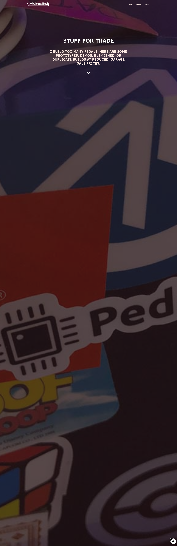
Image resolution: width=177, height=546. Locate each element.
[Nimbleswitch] (37, 4)
